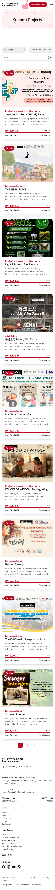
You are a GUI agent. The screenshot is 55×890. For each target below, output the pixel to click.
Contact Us (6, 824)
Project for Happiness (11, 837)
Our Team (6, 818)
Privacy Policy (7, 885)
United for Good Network (12, 846)
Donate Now (39, 4)
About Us (6, 815)
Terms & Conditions (22, 885)
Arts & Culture (8, 843)
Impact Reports (8, 849)
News (4, 821)
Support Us (7, 855)
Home (4, 812)
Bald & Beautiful (9, 840)
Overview (6, 835)
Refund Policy (36, 885)
